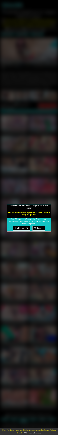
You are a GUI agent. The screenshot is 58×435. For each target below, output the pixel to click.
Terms (33, 419)
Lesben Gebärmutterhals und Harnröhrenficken (14, 238)
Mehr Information (35, 433)
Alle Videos (7, 34)
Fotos (5, 419)
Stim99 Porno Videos (9, 426)
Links (14, 419)
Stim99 (11, 5)
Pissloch (37, 34)
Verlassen (38, 228)
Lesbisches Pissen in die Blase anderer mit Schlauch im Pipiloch (14, 196)
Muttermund (22, 34)
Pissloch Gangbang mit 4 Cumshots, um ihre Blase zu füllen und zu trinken (14, 154)
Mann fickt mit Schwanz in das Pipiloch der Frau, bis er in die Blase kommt (14, 133)
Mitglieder (42, 419)
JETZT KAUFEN (47, 106)
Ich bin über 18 (21, 228)
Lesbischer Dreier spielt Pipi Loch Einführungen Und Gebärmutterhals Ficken (42, 133)
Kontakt (51, 419)
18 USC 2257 (23, 420)
